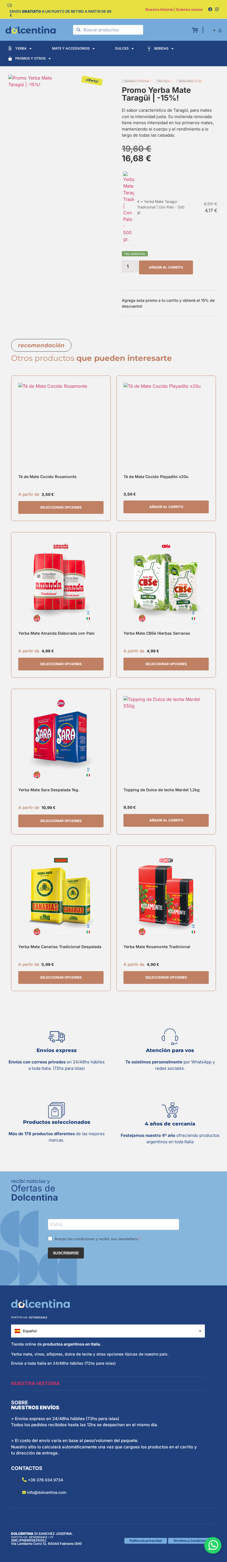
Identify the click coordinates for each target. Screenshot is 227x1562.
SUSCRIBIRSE (66, 1253)
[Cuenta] (219, 30)
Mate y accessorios (71, 48)
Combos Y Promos (137, 81)
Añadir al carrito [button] (166, 507)
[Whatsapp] (212, 1545)
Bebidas (161, 48)
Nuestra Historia (35, 1383)
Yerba (21, 48)
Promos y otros (30, 58)
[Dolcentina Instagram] (216, 9)
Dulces (122, 48)
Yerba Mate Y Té (190, 81)
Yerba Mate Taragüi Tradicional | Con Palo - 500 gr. (160, 207)
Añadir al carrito (166, 267)
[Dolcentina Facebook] (210, 9)
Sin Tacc (164, 81)
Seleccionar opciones (61, 507)
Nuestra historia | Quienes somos (174, 9)
